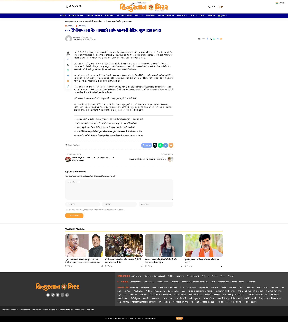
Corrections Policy (66, 310)
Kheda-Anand (162, 282)
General (71, 26)
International (159, 276)
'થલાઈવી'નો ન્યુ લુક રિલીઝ (226, 298)
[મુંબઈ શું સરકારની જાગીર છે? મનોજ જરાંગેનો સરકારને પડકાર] (204, 245)
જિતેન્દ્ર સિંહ (167, 294)
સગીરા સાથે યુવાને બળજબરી (233, 294)
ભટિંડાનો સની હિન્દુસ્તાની (247, 298)
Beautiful (134, 287)
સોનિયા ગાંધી (237, 302)
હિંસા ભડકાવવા (251, 302)
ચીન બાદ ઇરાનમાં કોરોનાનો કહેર (202, 302)
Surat (213, 282)
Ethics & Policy (80, 310)
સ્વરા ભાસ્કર (274, 294)
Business (180, 276)
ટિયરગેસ (146, 298)
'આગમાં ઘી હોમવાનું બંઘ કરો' (256, 294)
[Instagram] (80, 6)
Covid (241, 287)
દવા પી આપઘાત (168, 298)
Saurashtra (251, 282)
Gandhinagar (135, 282)
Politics (170, 276)
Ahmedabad (149, 282)
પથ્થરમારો (156, 298)
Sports (214, 276)
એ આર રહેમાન (209, 298)
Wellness (163, 287)
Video (222, 276)
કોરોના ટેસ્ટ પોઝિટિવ (212, 294)
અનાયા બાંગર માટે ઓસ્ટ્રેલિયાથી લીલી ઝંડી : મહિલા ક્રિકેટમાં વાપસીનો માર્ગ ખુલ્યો (161, 261)
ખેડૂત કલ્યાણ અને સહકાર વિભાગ (144, 302)
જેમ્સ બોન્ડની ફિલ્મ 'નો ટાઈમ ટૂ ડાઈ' (250, 291)
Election (214, 287)
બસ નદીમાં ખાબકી (223, 302)
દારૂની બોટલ (121, 294)
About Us (5, 310)
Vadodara (175, 282)
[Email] (221, 38)
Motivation (138, 291)
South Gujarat (238, 282)
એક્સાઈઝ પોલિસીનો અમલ (225, 291)
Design (223, 287)
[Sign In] (67, 7)
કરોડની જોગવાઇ (123, 302)
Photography (160, 291)
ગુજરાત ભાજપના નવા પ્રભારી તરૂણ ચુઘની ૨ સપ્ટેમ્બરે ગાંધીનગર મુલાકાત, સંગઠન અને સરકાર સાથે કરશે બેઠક (82, 261)
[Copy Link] (68, 86)
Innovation (191, 287)
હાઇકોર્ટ (167, 302)
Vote (183, 291)
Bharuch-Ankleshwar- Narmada (195, 282)
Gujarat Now (136, 276)
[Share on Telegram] (217, 38)
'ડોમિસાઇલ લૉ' (155, 294)
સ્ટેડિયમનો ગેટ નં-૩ (195, 294)
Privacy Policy (135, 318)
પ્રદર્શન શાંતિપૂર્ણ (180, 294)
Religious (205, 276)
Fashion (232, 287)
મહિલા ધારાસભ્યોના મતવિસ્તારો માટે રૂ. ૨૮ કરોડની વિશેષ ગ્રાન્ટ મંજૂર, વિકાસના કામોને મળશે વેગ (107, 123)
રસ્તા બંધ (143, 294)
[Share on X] (210, 38)
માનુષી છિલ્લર (122, 298)
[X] (73, 6)
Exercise (274, 287)
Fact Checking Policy (50, 310)
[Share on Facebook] (207, 38)
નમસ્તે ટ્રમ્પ (250, 287)
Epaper (231, 276)
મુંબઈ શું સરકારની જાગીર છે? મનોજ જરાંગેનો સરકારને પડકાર (202, 261)
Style (119, 291)
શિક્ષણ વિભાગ (276, 298)
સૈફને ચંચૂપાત (135, 298)
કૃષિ (160, 302)
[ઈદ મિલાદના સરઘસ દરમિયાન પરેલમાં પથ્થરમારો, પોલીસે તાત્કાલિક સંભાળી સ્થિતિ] (124, 245)
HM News (76, 37)
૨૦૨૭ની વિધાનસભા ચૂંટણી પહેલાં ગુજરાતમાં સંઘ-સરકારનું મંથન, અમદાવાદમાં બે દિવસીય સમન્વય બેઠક (109, 131)
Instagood (145, 287)
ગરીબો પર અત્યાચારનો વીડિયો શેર (200, 291)
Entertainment (193, 276)
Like (282, 287)
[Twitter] (53, 295)
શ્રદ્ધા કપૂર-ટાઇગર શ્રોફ (274, 291)
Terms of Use (150, 318)
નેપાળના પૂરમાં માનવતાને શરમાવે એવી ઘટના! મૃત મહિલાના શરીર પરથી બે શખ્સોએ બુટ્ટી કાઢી (106, 127)
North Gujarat (223, 282)
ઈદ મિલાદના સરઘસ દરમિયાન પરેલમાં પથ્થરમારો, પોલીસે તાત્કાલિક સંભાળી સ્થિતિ (123, 261)
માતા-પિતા (133, 294)
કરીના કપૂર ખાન (194, 298)
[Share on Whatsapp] (214, 38)
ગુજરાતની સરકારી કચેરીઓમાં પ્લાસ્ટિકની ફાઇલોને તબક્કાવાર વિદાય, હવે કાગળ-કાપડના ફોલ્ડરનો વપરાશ (110, 135)
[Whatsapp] (67, 295)
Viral (258, 287)
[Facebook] (70, 6)
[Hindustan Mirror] (144, 7)
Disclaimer (90, 310)
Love (182, 287)
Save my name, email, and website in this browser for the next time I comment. (97, 210)
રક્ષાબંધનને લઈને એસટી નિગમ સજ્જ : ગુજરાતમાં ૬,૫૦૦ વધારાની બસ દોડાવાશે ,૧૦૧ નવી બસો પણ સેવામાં (110, 119)
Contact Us (14, 310)
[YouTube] (77, 6)
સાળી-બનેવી (181, 298)
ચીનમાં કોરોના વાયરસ (180, 302)
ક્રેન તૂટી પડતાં (263, 298)
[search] (209, 6)
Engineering (203, 287)
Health (154, 287)
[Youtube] (58, 295)
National (82, 26)
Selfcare (128, 291)
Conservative (173, 291)
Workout (173, 287)
